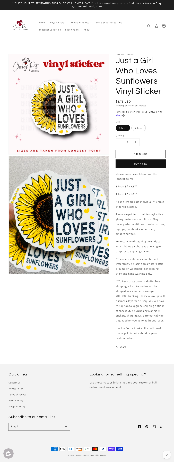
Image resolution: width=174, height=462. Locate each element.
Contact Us (14, 382)
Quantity (120, 135)
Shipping (120, 105)
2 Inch (138, 127)
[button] (149, 26)
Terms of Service (17, 394)
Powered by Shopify (98, 455)
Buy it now (140, 163)
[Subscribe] (66, 426)
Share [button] (123, 346)
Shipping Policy (16, 406)
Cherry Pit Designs (82, 455)
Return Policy (15, 400)
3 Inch (122, 127)
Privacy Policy (15, 388)
